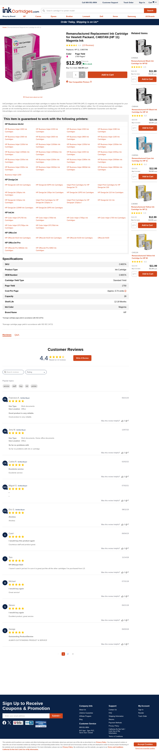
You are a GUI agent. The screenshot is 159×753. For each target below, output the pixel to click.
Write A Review (82, 358)
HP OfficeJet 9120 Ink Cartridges (49, 238)
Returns (111, 719)
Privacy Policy (114, 726)
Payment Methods (115, 723)
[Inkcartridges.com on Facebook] (4, 724)
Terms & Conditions (116, 736)
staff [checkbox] (14, 386)
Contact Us (113, 710)
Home (4, 27)
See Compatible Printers (79, 82)
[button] (122, 421)
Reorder (141, 713)
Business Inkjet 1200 (13, 175)
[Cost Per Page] (125, 291)
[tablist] (65, 336)
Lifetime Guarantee (86, 713)
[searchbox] (13, 372)
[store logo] (20, 10)
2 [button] (67, 654)
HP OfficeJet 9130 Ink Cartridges (80, 238)
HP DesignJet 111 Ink (106, 200)
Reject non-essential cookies (145, 748)
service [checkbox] (6, 386)
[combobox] (98, 10)
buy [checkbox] (21, 386)
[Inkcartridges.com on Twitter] (9, 724)
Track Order (128, 2)
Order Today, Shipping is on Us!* (79, 22)
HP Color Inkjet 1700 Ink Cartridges (112, 218)
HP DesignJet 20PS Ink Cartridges (49, 208)
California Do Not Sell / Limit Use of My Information (117, 731)
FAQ (110, 713)
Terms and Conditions (115, 747)
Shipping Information (116, 716)
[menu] (79, 16)
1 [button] (63, 654)
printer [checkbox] (34, 386)
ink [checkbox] (27, 386)
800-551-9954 (91, 2)
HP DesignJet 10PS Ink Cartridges (80, 192)
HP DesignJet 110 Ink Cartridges (110, 192)
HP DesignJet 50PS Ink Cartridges (49, 185)
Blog (80, 719)
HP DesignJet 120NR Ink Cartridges (19, 208)
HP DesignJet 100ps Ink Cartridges (49, 192)
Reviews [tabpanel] (6, 335)
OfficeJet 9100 (103, 238)
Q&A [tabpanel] (17, 335)
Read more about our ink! (33, 97)
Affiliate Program (85, 716)
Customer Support (110, 2)
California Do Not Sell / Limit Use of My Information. (20, 749)
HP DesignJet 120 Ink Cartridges (18, 185)
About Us (82, 710)
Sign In (142, 2)
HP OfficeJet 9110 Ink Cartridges (18, 238)
